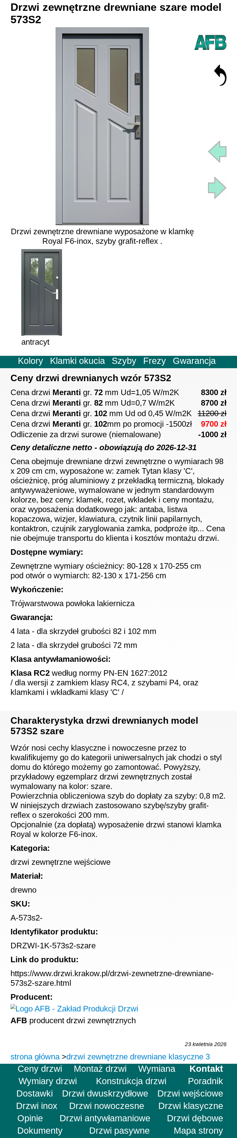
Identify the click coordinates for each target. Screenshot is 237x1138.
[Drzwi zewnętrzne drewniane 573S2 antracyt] (41, 333)
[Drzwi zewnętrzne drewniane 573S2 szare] (102, 222)
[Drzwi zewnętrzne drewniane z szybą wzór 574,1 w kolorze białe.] (217, 195)
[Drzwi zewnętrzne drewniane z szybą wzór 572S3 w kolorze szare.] (217, 159)
